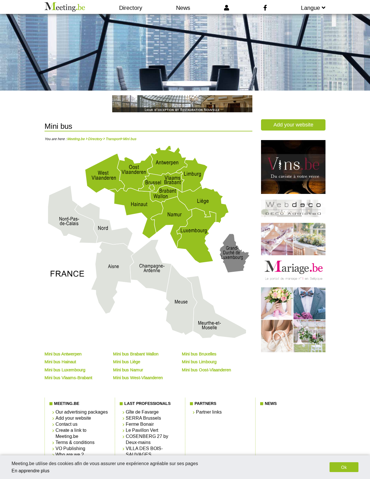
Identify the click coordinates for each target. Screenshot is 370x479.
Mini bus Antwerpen (63, 354)
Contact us (66, 424)
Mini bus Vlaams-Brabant (68, 378)
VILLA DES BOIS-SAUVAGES (144, 451)
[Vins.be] (293, 192)
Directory (130, 8)
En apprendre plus (30, 471)
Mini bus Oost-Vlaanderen (206, 370)
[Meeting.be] (65, 7)
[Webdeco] (293, 215)
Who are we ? (70, 455)
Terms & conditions (75, 442)
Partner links (209, 412)
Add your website (293, 125)
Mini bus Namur (128, 370)
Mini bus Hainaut (60, 362)
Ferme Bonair (140, 424)
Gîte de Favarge (142, 412)
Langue (311, 8)
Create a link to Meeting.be (71, 433)
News (183, 8)
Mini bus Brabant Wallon (135, 354)
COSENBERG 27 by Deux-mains (147, 439)
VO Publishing (70, 448)
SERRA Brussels (143, 418)
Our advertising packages (82, 412)
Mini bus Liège (126, 362)
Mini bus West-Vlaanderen (138, 378)
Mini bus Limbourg (199, 362)
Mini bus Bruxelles (199, 354)
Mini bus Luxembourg (65, 370)
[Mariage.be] (293, 351)
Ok (344, 467)
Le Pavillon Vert (142, 430)
